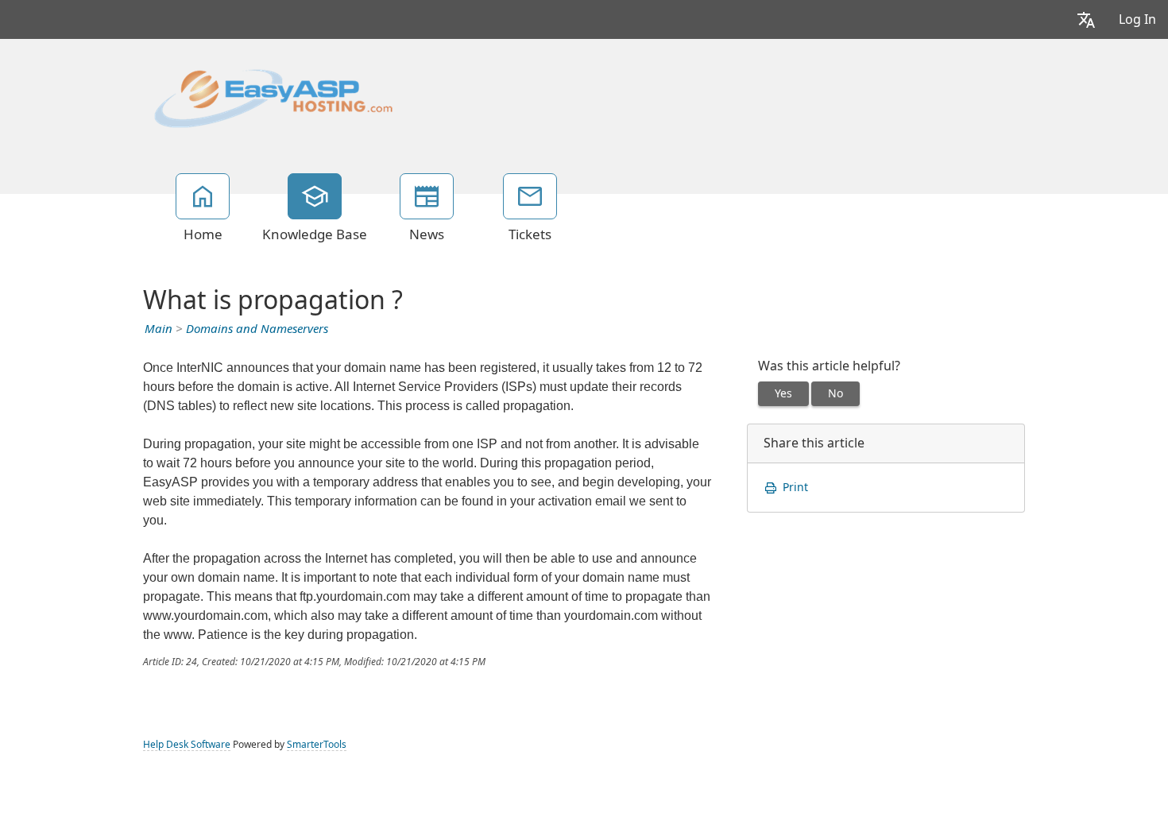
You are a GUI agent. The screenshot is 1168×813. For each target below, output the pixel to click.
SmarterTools (316, 744)
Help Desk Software (186, 744)
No (835, 393)
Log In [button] (1137, 19)
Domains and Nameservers (257, 329)
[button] (1086, 19)
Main (158, 329)
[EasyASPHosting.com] (273, 97)
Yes (783, 393)
